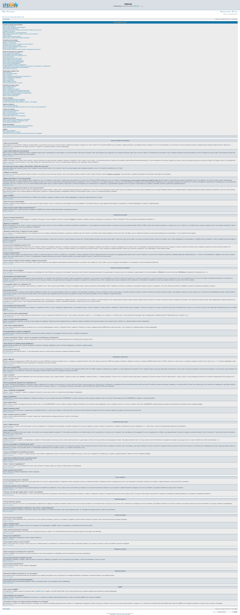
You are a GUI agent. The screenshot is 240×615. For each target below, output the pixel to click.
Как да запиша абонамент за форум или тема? (15, 120)
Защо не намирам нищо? (9, 112)
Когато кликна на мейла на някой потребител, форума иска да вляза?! (21, 49)
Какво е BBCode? (7, 72)
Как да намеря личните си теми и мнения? (14, 115)
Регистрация (11, 11)
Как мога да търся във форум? (11, 110)
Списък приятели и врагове (10, 105)
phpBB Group (40, 591)
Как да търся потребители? (10, 114)
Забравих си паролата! (9, 31)
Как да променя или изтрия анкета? (12, 58)
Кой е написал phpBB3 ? (9, 130)
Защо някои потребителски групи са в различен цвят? (17, 93)
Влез (5, 11)
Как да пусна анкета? (8, 57)
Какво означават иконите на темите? (13, 83)
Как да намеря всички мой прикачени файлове (15, 127)
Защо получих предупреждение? (12, 63)
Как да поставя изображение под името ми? (15, 46)
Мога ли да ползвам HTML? (10, 73)
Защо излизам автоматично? (10, 28)
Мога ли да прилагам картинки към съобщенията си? (17, 76)
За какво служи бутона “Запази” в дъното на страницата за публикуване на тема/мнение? (27, 66)
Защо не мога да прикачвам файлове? (13, 62)
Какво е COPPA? (7, 35)
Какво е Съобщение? (8, 79)
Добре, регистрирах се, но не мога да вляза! (14, 32)
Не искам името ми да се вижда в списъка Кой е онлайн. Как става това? (22, 30)
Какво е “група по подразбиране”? (12, 94)
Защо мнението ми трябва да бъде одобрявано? (16, 67)
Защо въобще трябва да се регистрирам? (14, 27)
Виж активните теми (19, 17)
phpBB (113, 613)
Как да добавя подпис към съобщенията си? (15, 55)
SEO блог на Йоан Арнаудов (123, 614)
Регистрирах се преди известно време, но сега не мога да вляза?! (20, 34)
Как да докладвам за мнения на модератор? (15, 64)
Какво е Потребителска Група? (11, 89)
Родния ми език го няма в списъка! (12, 45)
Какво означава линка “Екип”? (11, 95)
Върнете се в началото (8, 148)
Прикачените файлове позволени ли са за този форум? (18, 125)
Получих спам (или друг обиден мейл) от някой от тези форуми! (20, 102)
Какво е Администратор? (9, 86)
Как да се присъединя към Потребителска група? (16, 90)
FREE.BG (136, 6)
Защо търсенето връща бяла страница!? (14, 113)
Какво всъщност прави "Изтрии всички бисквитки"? (16, 37)
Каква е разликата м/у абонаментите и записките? (16, 119)
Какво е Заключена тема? (9, 81)
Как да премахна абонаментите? (12, 122)
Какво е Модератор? (8, 87)
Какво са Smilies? (7, 75)
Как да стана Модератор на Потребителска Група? (16, 91)
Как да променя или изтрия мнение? (12, 54)
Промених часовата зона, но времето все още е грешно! (18, 44)
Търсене (235, 11)
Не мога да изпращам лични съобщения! (14, 99)
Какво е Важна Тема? (8, 80)
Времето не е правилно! (9, 42)
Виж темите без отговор (8, 17)
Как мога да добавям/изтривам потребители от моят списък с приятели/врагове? (24, 107)
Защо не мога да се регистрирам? (12, 36)
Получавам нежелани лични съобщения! (14, 100)
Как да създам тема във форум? (11, 53)
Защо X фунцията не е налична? (11, 132)
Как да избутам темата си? (10, 68)
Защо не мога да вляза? (9, 26)
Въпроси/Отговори (226, 11)
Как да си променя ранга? (10, 48)
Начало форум (6, 19)
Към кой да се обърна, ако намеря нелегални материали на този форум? (22, 133)
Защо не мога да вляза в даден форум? (13, 61)
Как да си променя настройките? (11, 41)
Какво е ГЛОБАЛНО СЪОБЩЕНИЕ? (12, 77)
